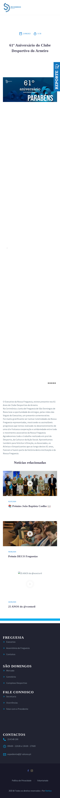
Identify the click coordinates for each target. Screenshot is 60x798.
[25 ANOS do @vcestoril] (30, 583)
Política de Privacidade (21, 781)
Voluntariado (42, 781)
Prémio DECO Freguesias (23, 556)
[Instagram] (32, 771)
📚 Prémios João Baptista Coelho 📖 (29, 506)
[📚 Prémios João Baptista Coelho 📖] (30, 483)
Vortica (48, 790)
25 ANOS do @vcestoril (21, 606)
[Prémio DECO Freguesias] (30, 533)
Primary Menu (54, 7)
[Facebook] (28, 771)
